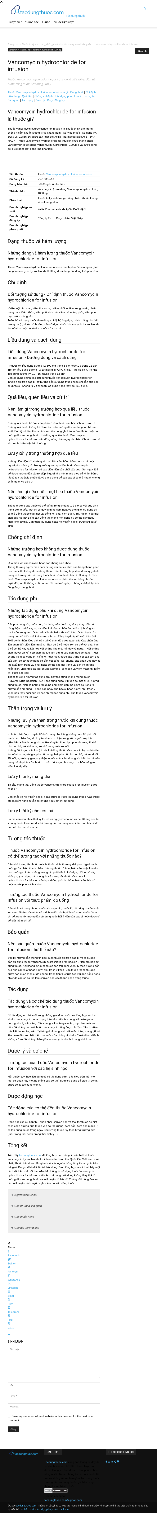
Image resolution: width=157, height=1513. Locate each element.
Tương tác (89, 96)
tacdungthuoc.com (30, 1155)
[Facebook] (107, 1461)
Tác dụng (27, 100)
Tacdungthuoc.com (55, 1461)
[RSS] (112, 1461)
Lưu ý (77, 96)
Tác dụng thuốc (45, 1509)
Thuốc (46, 22)
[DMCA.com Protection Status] (56, 1491)
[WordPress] (118, 1461)
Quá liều (27, 96)
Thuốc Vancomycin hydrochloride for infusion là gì (38, 92)
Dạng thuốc (77, 92)
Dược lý (40, 100)
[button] (144, 9)
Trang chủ (13, 44)
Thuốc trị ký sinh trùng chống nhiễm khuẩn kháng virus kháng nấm (57, 44)
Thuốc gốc (31, 22)
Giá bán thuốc (27, 1509)
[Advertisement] (47, 32)
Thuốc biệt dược (63, 22)
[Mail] (109, 1461)
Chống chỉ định (43, 96)
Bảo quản (13, 100)
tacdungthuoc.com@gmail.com (63, 1499)
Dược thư (15, 22)
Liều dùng (14, 96)
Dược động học (56, 100)
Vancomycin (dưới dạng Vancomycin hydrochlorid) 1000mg (35, 49)
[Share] (115, 1461)
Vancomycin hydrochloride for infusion (69, 174)
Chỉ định (91, 92)
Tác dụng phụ (63, 96)
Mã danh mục (62, 1509)
